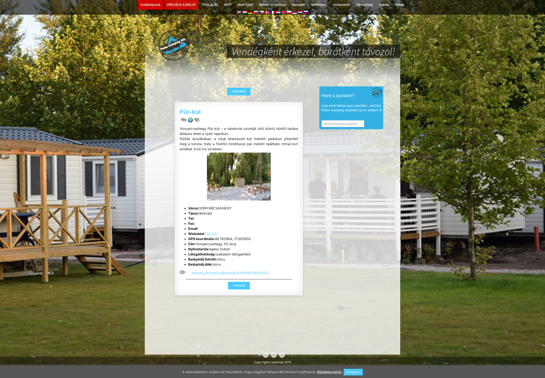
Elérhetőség (364, 4)
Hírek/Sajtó (245, 4)
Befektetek (319, 4)
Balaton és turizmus (272, 4)
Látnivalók (212, 273)
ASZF (227, 4)
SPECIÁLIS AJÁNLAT (181, 4)
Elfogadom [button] (353, 372)
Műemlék (228, 273)
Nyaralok (299, 4)
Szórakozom (341, 4)
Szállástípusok (151, 4)
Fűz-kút (211, 234)
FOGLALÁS (210, 4)
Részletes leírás (329, 372)
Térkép (399, 4)
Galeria (384, 4)
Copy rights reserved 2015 (272, 362)
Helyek (197, 273)
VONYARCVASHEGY (252, 273)
